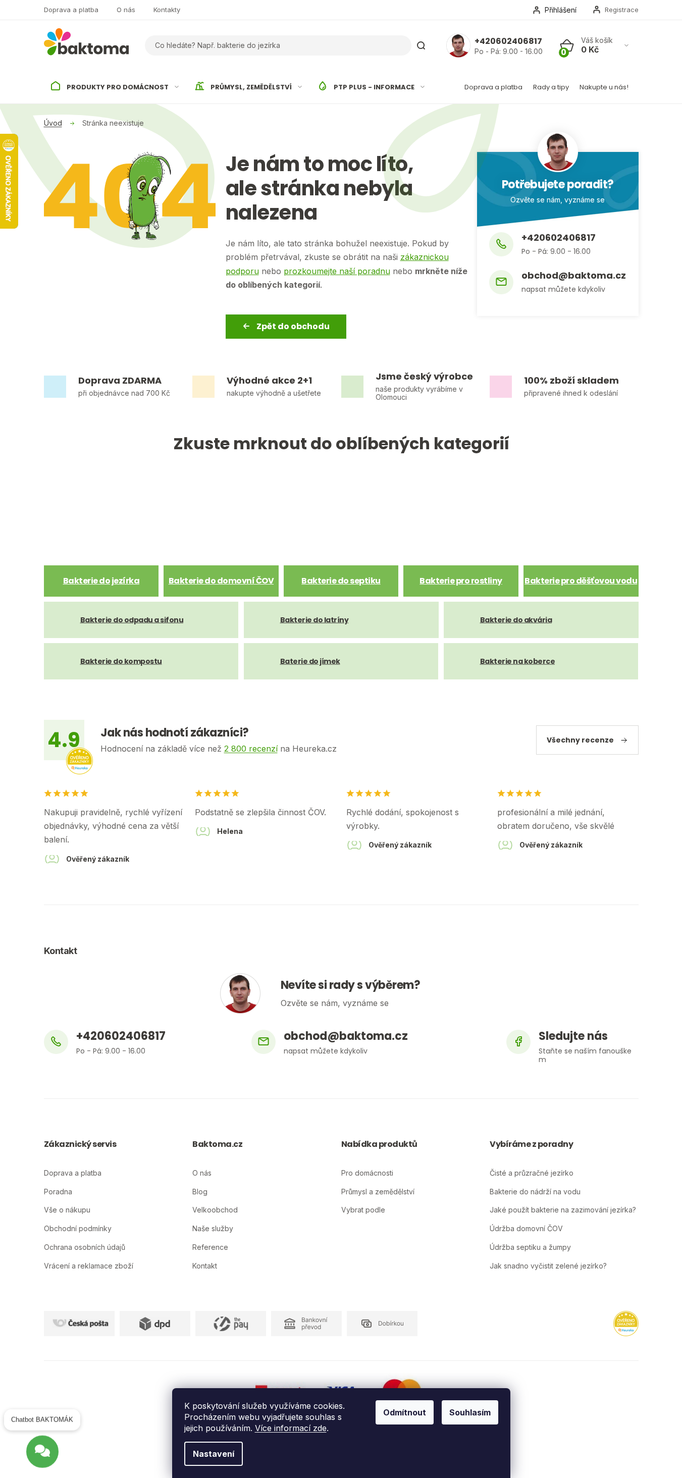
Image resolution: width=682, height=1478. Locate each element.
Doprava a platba (71, 10)
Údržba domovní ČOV (526, 1229)
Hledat (420, 45)
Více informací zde (291, 1428)
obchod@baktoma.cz (573, 276)
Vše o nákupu (67, 1210)
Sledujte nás (573, 1037)
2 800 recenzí (251, 749)
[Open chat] (42, 1447)
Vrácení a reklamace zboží (88, 1266)
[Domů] (53, 123)
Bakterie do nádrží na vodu (535, 1192)
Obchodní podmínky (78, 1229)
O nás (126, 10)
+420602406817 (508, 41)
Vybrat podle (363, 1210)
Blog (199, 1192)
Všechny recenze (580, 740)
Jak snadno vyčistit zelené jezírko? (548, 1266)
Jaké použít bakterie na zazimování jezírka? (563, 1210)
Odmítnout (404, 1412)
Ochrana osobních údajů (84, 1247)
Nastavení (213, 1454)
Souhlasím (470, 1412)
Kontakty (166, 10)
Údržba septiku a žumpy (530, 1247)
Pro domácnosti (367, 1173)
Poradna (58, 1192)
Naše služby (212, 1229)
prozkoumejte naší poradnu (337, 271)
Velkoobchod (215, 1210)
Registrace (622, 10)
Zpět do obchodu (293, 326)
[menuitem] (115, 87)
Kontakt (204, 1266)
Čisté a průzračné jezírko (531, 1173)
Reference (210, 1247)
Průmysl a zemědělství (377, 1192)
